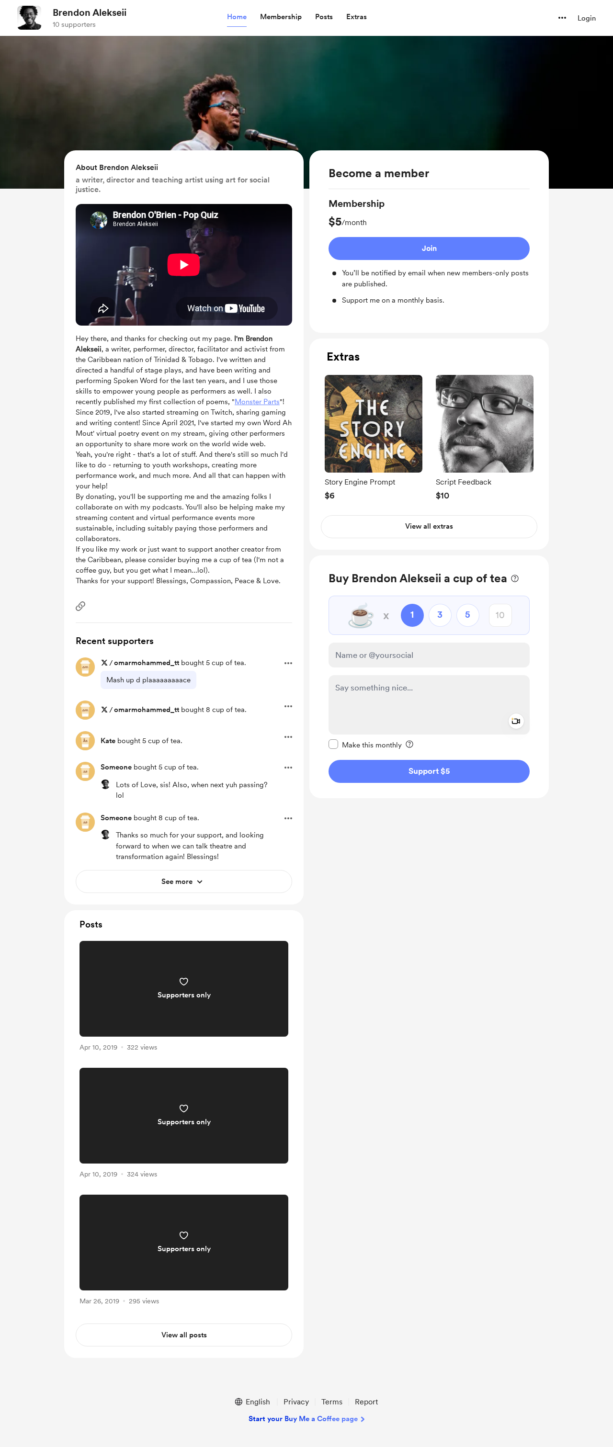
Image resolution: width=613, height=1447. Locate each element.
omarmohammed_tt (146, 662)
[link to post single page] (184, 997)
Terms (331, 1401)
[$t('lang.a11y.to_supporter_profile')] (105, 784)
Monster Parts (257, 401)
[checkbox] (365, 744)
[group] (429, 251)
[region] (429, 241)
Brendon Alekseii (89, 12)
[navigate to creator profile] (29, 18)
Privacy (296, 1401)
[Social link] (80, 606)
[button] (237, 17)
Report (366, 1401)
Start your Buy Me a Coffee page (303, 1418)
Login (587, 18)
